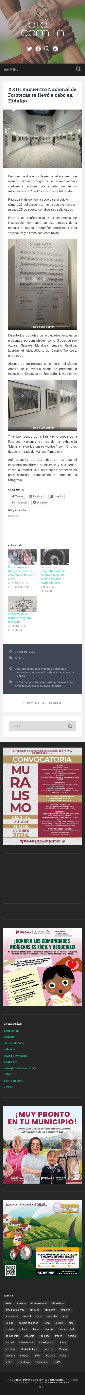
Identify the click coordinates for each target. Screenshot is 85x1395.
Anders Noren (57, 1382)
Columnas (12, 1031)
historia (10, 1342)
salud (63, 1355)
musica (24, 1355)
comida (10, 1329)
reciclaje (50, 1355)
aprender (52, 1316)
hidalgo (72, 1336)
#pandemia (12, 1316)
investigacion (46, 1342)
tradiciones (41, 1362)
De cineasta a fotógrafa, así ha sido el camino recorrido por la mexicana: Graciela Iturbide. (54, 575)
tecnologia (24, 1362)
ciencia (59, 1323)
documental (12, 1336)
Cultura (19, 658)
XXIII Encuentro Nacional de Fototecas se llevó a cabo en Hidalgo (42, 95)
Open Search (78, 69)
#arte (8, 1303)
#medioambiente (15, 1310)
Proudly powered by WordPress (35, 1379)
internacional (26, 1342)
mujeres (49, 1349)
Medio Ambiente (16, 1056)
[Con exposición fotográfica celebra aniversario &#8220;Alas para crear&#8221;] (22, 557)
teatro (9, 1362)
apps (39, 1316)
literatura (10, 1349)
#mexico (35, 1310)
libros (63, 1342)
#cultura (21, 1303)
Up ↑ (42, 1387)
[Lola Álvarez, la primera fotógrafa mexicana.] (22, 604)
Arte (64, 1316)
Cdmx (47, 1323)
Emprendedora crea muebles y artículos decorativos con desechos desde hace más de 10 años (44, 672)
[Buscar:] (42, 726)
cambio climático (28, 1323)
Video (10, 1087)
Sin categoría (14, 1080)
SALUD (10, 1074)
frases (58, 1336)
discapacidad (66, 1329)
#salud (27, 1316)
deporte (49, 1329)
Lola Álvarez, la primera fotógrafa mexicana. (19, 617)
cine (71, 1323)
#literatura (58, 1303)
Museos (10, 1355)
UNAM (56, 1362)
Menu (14, 69)
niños (37, 1355)
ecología (29, 1336)
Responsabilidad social (21, 1068)
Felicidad (45, 1336)
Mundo (63, 1349)
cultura (23, 1329)
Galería (10, 1049)
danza (35, 1329)
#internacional (39, 1303)
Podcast (11, 1062)
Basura (9, 1323)
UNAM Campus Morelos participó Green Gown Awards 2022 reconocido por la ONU (44, 684)
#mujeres (50, 1310)
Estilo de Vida (15, 1043)
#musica (65, 1310)
